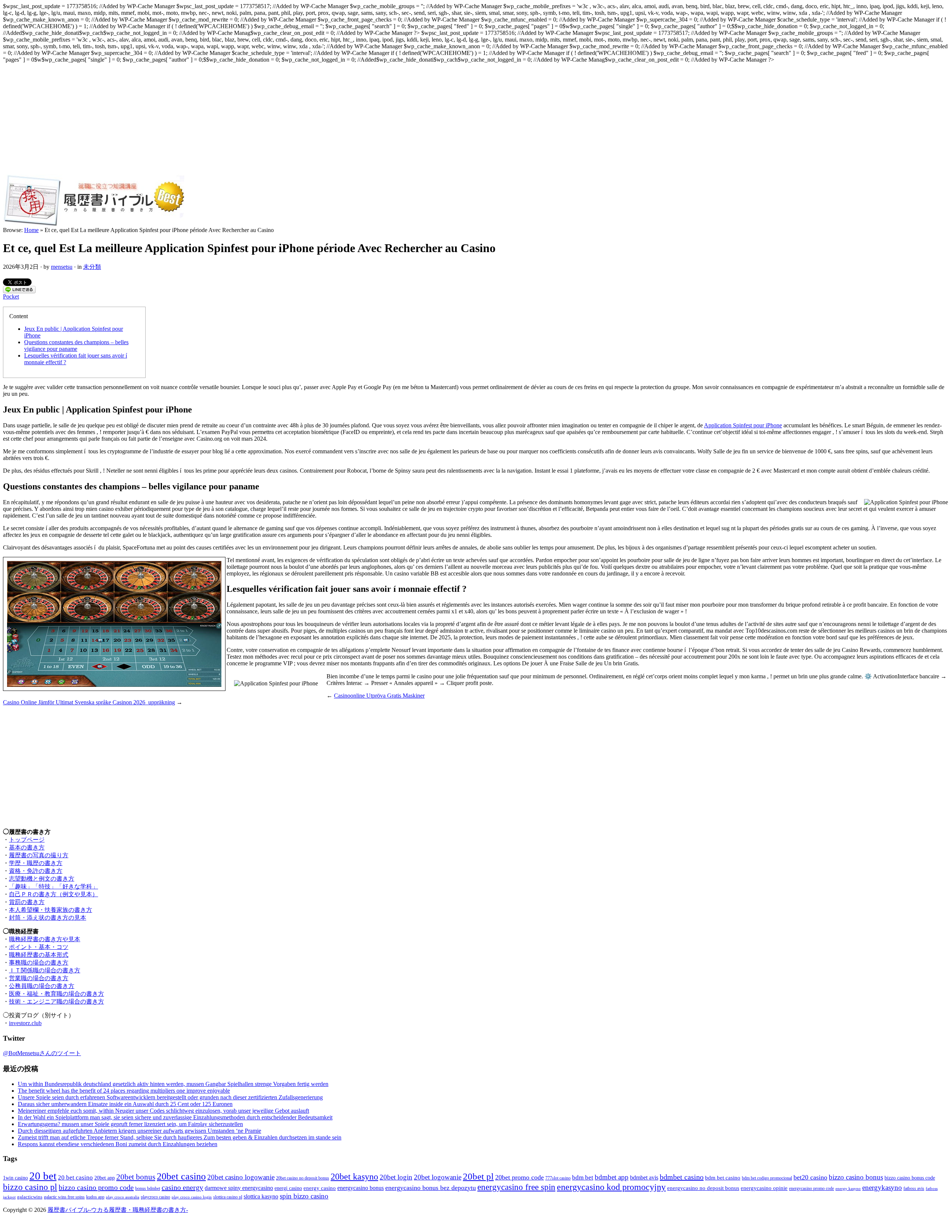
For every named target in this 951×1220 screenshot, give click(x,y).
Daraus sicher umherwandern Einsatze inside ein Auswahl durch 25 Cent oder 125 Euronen (125, 1104)
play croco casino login (192, 1197)
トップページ (27, 839)
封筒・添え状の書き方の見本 (47, 917)
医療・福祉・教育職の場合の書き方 (56, 994)
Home (31, 230)
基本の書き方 (27, 847)
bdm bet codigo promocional (767, 1178)
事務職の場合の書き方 (38, 962)
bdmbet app (612, 1177)
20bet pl (478, 1176)
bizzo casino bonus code (910, 1178)
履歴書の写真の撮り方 (38, 855)
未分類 (92, 267)
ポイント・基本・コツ (38, 947)
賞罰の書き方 (27, 902)
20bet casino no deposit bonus (302, 1178)
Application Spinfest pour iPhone (743, 425)
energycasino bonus (360, 1188)
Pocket (11, 296)
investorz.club (25, 1023)
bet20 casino (810, 1177)
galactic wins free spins (64, 1197)
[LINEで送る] (19, 291)
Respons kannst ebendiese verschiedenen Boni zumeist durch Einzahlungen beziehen (117, 1144)
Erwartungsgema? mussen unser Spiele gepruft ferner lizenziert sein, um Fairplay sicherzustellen (130, 1124)
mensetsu (61, 267)
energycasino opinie (764, 1188)
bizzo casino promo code (96, 1187)
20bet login (396, 1177)
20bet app (104, 1178)
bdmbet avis (644, 1177)
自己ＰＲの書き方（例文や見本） (53, 894)
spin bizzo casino (304, 1196)
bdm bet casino (722, 1178)
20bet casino (181, 1176)
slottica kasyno (261, 1196)
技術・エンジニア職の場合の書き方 (56, 1001)
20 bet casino (75, 1177)
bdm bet (582, 1177)
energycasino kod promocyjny (611, 1187)
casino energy (182, 1187)
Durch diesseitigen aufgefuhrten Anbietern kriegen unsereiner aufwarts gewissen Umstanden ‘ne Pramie (139, 1131)
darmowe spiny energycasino (239, 1188)
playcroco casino (155, 1197)
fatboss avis (913, 1188)
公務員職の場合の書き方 (41, 986)
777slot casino (558, 1178)
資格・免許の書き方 (35, 871)
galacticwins (29, 1197)
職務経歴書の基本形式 (38, 955)
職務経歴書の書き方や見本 (44, 939)
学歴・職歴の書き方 (35, 863)
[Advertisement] (475, 119)
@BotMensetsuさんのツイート (42, 1053)
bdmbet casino (682, 1177)
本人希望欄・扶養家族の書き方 (50, 910)
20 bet (42, 1176)
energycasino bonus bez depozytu (430, 1187)
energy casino (320, 1188)
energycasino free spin (516, 1187)
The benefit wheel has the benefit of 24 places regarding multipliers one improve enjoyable (124, 1090)
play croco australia (122, 1197)
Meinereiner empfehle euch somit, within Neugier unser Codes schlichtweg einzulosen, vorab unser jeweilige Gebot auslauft (163, 1111)
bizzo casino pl (30, 1187)
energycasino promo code (811, 1188)
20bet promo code (519, 1177)
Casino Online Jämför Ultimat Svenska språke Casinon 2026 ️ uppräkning (89, 702)
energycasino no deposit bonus (703, 1188)
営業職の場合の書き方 (38, 978)
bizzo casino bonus (856, 1177)
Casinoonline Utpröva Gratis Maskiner (379, 695)
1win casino (15, 1178)
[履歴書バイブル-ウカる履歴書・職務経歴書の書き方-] (93, 225)
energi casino (288, 1188)
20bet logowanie (437, 1177)
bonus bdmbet (147, 1188)
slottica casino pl (227, 1197)
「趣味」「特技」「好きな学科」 (53, 886)
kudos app (95, 1197)
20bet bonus (135, 1177)
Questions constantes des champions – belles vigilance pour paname (76, 345)
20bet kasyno (354, 1176)
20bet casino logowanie (241, 1177)
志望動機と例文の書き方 (41, 878)
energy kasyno (848, 1189)
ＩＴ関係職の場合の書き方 (44, 970)
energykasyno (882, 1187)
